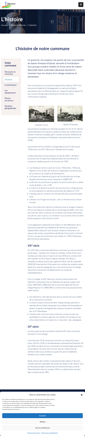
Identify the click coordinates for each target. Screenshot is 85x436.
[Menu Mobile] (80, 4)
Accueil (4, 25)
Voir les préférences (42, 428)
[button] (82, 395)
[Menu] (16, 85)
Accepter (42, 416)
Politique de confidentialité (49, 433)
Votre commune (18, 25)
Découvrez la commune (10, 73)
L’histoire (8, 79)
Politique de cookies (33, 433)
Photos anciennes (9, 99)
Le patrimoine (10, 85)
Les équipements (10, 91)
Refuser (42, 422)
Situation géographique (10, 107)
